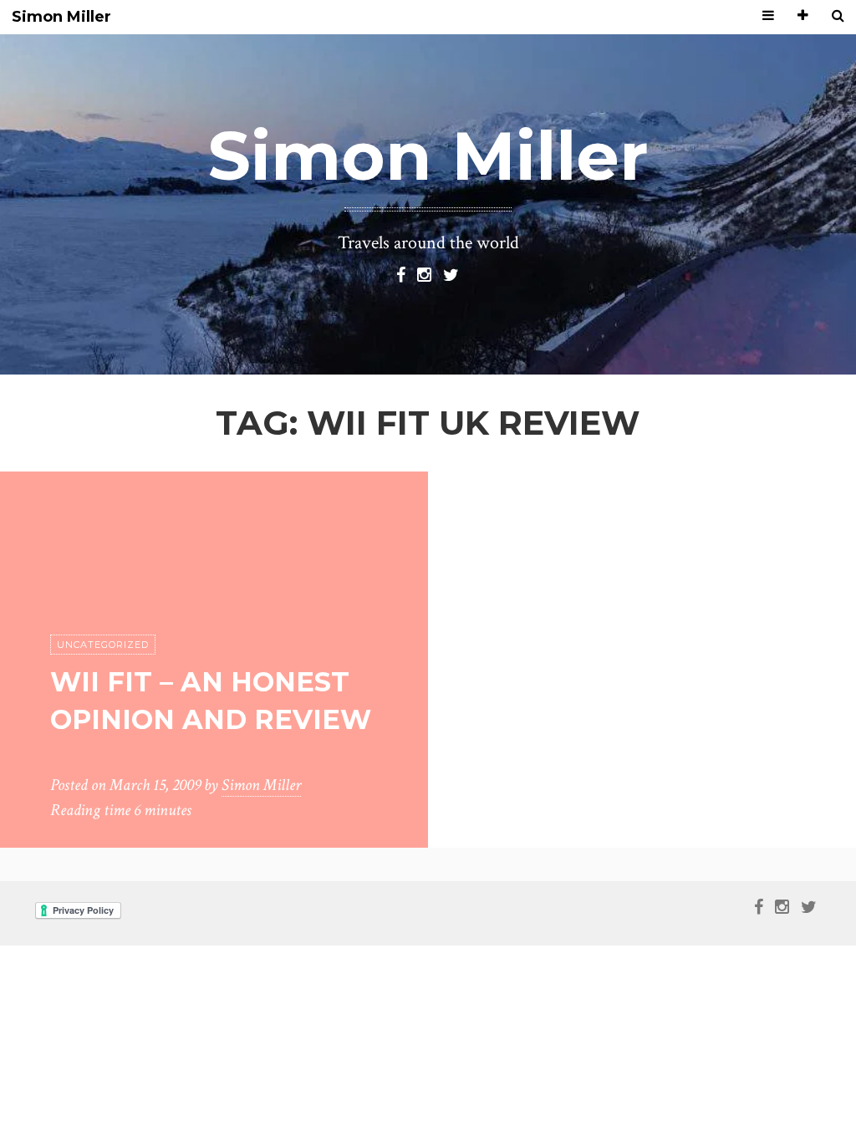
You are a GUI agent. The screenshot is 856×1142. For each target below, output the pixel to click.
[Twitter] (451, 273)
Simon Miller (61, 17)
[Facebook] (401, 273)
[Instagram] (424, 273)
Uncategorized (103, 644)
